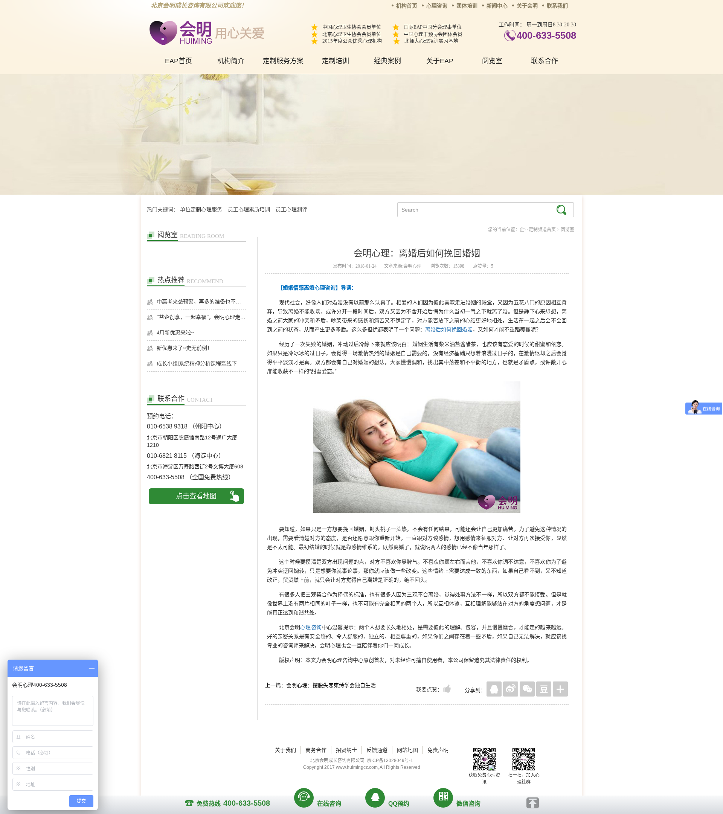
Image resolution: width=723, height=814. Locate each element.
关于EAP (439, 61)
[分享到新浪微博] (510, 689)
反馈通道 (376, 750)
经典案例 (387, 61)
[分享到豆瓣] (543, 689)
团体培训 (466, 6)
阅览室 (492, 61)
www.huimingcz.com (357, 767)
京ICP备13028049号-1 (390, 760)
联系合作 (544, 61)
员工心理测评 (291, 209)
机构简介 (230, 61)
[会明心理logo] (205, 32)
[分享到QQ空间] (494, 689)
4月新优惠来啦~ (175, 332)
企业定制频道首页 (538, 229)
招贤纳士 (346, 750)
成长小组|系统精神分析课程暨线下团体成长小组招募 (201, 363)
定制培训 (335, 61)
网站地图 (407, 750)
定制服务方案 (283, 61)
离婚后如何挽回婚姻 (449, 329)
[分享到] (560, 689)
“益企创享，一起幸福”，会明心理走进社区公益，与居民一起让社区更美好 (201, 317)
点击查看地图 (196, 496)
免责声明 (437, 750)
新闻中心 (497, 6)
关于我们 (285, 750)
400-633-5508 (546, 35)
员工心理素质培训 (249, 209)
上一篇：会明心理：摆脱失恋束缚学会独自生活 (320, 685)
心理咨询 (436, 6)
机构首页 (406, 6)
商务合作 (315, 750)
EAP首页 (178, 61)
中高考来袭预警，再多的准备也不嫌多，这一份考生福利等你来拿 (201, 302)
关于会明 (527, 6)
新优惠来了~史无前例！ (184, 348)
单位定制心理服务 (201, 209)
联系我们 (557, 6)
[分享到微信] (527, 689)
